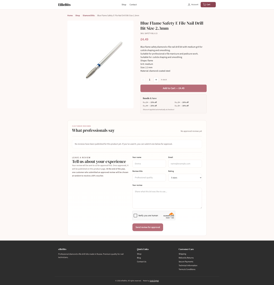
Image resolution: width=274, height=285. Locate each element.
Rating (171, 171)
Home (70, 15)
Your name (136, 157)
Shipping (182, 254)
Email (170, 157)
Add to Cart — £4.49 (173, 88)
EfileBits (64, 4)
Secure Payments (186, 261)
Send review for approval (148, 227)
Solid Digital (154, 280)
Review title (137, 171)
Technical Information (188, 265)
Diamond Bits (89, 15)
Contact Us (141, 261)
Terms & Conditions (187, 269)
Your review (137, 185)
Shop (124, 4)
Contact (133, 4)
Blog (139, 257)
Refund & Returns (186, 257)
